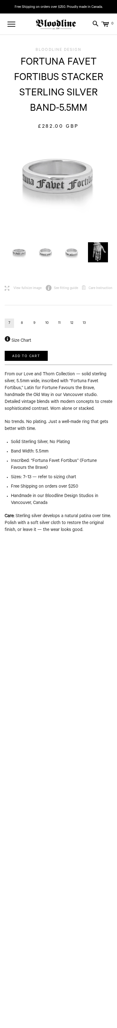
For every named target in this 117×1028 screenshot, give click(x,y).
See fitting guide (61, 288)
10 (47, 323)
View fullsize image (23, 288)
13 (84, 323)
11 (59, 323)
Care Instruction (100, 288)
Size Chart (20, 341)
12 (71, 323)
